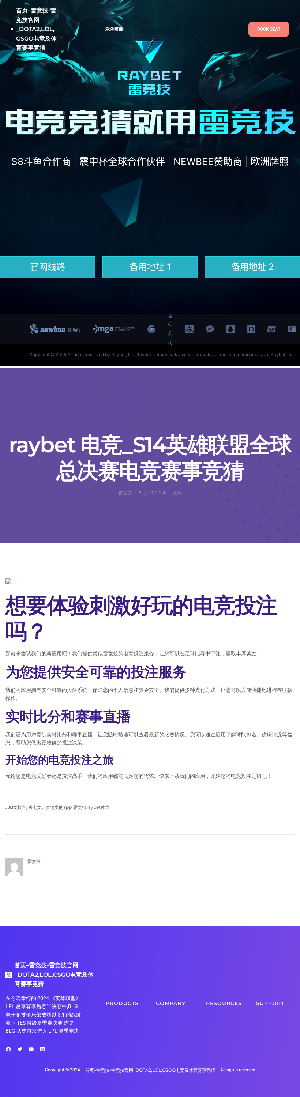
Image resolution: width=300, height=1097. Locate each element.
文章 (177, 492)
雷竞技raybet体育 (91, 807)
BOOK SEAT (268, 29)
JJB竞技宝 (15, 807)
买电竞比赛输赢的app (50, 807)
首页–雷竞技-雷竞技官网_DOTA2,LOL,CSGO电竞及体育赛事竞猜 (36, 29)
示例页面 (114, 29)
